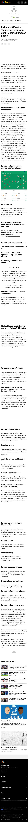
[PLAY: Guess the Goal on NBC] (14, 738)
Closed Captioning (12, 807)
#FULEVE (11, 267)
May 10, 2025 (19, 287)
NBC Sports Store (22, 807)
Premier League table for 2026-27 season (17, 679)
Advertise (3, 807)
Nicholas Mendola (6, 39)
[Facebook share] (2, 44)
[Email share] (8, 44)
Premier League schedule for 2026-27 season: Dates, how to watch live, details (17, 673)
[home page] (6, 2)
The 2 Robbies (18, 20)
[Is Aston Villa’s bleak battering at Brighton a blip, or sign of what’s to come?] (4, 700)
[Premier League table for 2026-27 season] (4, 680)
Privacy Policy (13, 808)
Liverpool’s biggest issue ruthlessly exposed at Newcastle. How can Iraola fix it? (18, 686)
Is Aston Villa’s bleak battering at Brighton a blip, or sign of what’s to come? (17, 699)
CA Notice (13, 809)
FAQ (18, 807)
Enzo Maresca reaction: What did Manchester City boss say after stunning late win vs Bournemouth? (17, 692)
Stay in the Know (5, 765)
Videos (11, 20)
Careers (7, 807)
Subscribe (4, 770)
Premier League (5, 20)
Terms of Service (19, 809)
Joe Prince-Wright (14, 39)
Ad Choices (8, 808)
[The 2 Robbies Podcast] (14, 712)
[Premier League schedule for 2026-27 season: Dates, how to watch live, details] (4, 674)
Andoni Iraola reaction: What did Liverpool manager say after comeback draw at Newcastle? (18, 666)
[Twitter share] (5, 44)
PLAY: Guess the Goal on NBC (9, 747)
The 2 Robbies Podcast (7, 721)
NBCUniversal (8, 812)
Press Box (3, 808)
